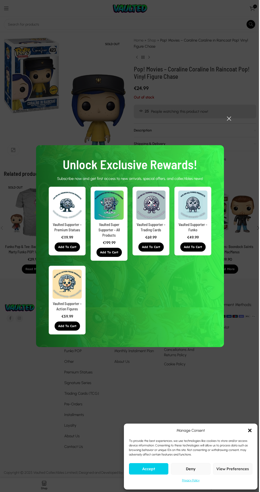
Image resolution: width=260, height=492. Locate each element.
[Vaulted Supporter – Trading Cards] (151, 205)
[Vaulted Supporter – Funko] (192, 205)
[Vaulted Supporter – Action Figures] (67, 284)
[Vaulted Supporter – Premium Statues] (67, 205)
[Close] (229, 118)
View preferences (232, 468)
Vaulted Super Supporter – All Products (109, 229)
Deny (191, 468)
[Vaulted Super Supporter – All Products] (109, 205)
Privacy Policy (191, 480)
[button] (67, 247)
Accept (148, 468)
